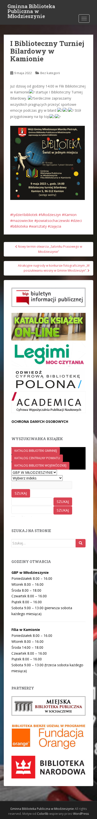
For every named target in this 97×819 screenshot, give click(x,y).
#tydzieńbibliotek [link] (24, 214)
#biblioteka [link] (19, 226)
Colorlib (42, 814)
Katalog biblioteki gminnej (35, 451)
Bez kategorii (50, 73)
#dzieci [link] (76, 220)
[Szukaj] (81, 543)
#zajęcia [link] (54, 226)
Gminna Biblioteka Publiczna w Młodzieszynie (31, 7)
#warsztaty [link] (38, 226)
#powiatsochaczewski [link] (52, 220)
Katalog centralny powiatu (37, 458)
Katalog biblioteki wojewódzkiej (40, 465)
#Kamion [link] (69, 214)
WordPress (81, 814)
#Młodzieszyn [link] (50, 214)
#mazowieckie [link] (21, 220)
